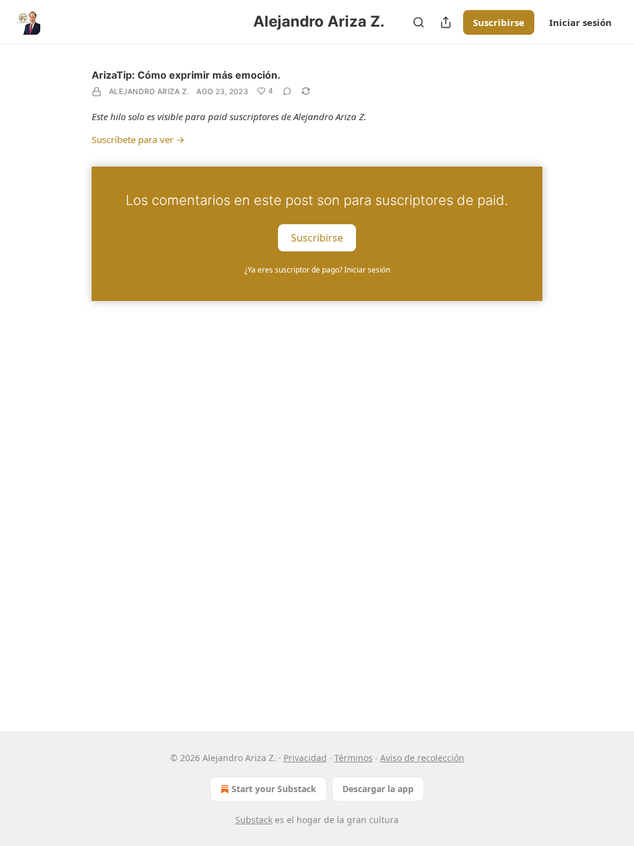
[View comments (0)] (287, 91)
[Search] (418, 22)
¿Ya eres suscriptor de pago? (317, 269)
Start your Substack (274, 789)
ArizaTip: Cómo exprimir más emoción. (186, 75)
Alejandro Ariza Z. (149, 91)
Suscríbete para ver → (138, 139)
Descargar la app (378, 789)
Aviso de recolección (422, 758)
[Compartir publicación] (445, 22)
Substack (253, 820)
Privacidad (305, 758)
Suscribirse (498, 22)
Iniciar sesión (580, 22)
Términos (353, 758)
